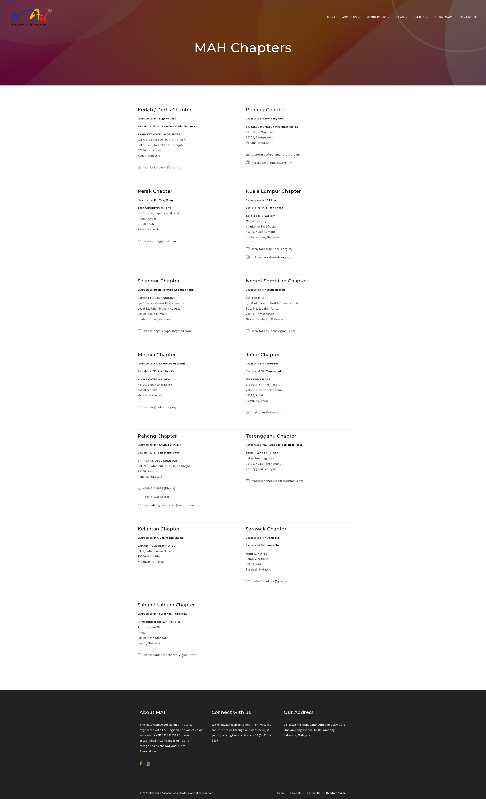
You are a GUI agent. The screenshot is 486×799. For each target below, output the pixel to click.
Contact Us (468, 17)
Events (419, 17)
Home (331, 17)
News (400, 17)
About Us (349, 17)
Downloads (443, 17)
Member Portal (336, 793)
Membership (376, 17)
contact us (224, 730)
